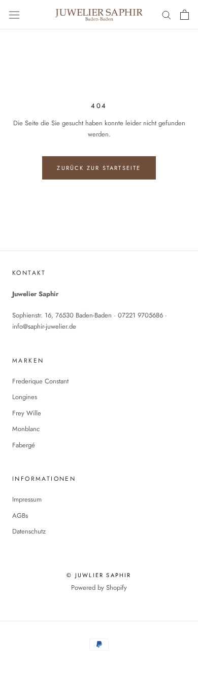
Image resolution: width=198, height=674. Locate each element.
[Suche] (166, 14)
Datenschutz (29, 531)
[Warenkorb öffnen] (184, 15)
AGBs (20, 515)
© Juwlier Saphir (99, 575)
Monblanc (26, 429)
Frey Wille (26, 413)
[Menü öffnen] (14, 15)
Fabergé (23, 445)
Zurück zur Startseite (99, 168)
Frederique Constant (40, 381)
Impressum (27, 499)
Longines (24, 397)
